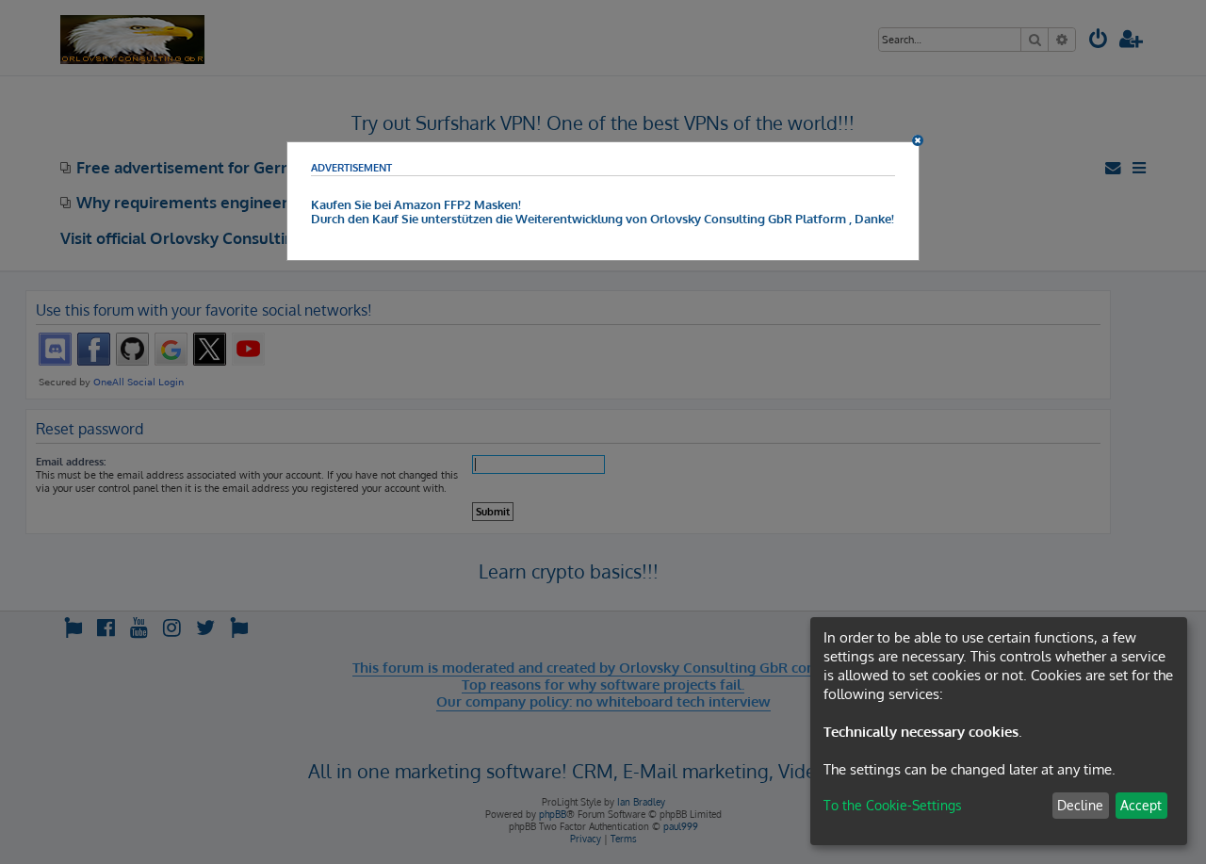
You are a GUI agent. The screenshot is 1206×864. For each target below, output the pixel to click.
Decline (1080, 805)
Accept (1141, 805)
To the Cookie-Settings (892, 805)
